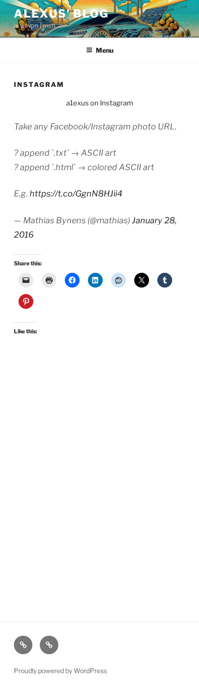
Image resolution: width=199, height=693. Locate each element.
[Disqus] (99, 481)
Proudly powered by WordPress (60, 671)
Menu (104, 50)
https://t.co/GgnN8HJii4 (76, 193)
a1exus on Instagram (99, 103)
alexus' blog (61, 13)
